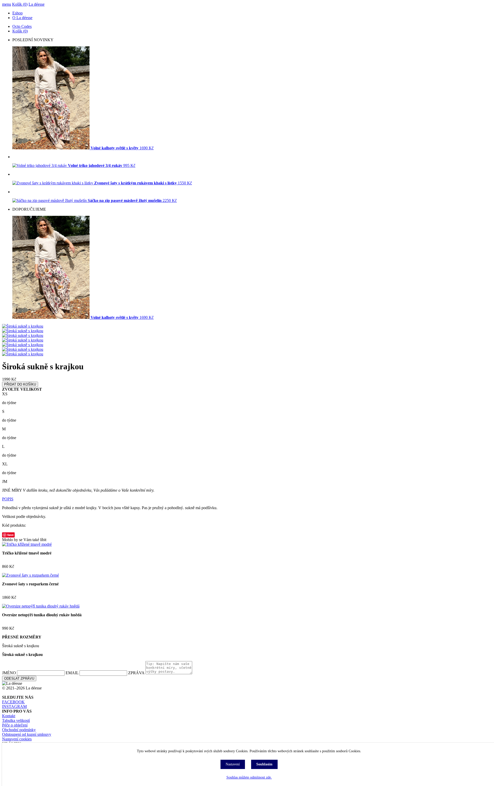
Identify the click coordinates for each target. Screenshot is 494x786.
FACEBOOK (13, 702)
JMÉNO (9, 673)
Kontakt (8, 716)
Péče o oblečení (15, 725)
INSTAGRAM (14, 706)
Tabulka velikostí (16, 720)
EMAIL (72, 673)
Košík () (20, 4)
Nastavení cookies (17, 739)
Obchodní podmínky (19, 730)
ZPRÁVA (136, 673)
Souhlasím (264, 764)
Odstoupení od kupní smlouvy (26, 734)
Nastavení (233, 764)
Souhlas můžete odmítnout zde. (249, 777)
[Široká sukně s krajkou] (22, 326)
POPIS (7, 499)
